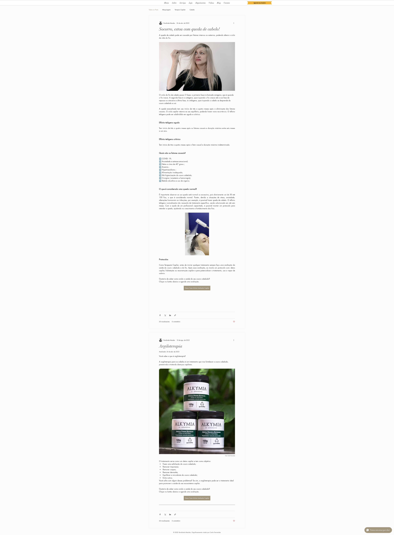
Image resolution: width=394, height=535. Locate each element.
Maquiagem (166, 10)
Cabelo (192, 10)
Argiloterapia (170, 346)
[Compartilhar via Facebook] (160, 315)
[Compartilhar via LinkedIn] (170, 315)
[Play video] (197, 234)
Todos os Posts (153, 10)
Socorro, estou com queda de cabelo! (189, 29)
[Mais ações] (234, 23)
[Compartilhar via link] (175, 315)
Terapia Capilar (180, 10)
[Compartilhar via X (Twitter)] (165, 315)
